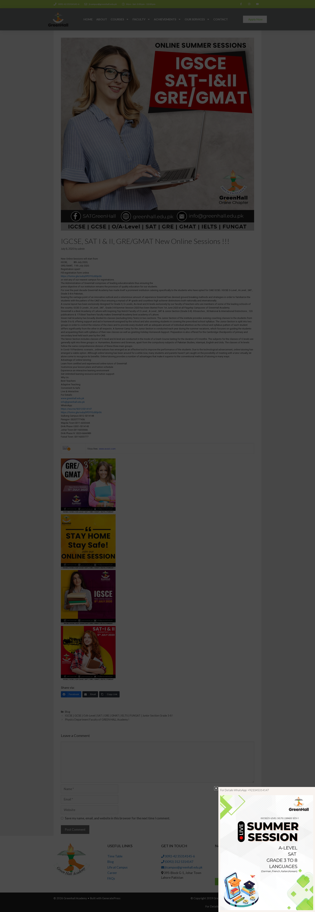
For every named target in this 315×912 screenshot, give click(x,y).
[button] (216, 788)
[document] (157, 456)
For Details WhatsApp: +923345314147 (244, 790)
